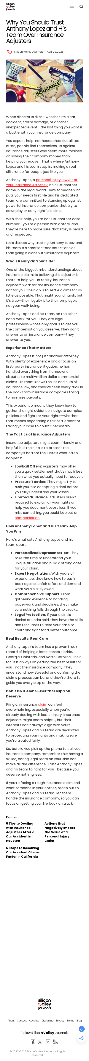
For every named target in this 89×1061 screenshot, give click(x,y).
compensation (27, 517)
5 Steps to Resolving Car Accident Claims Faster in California (23, 852)
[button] (71, 6)
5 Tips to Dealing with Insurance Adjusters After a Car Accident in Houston (20, 832)
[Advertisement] (44, 913)
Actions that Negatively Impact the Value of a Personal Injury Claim (59, 832)
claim (42, 704)
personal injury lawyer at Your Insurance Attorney (42, 182)
